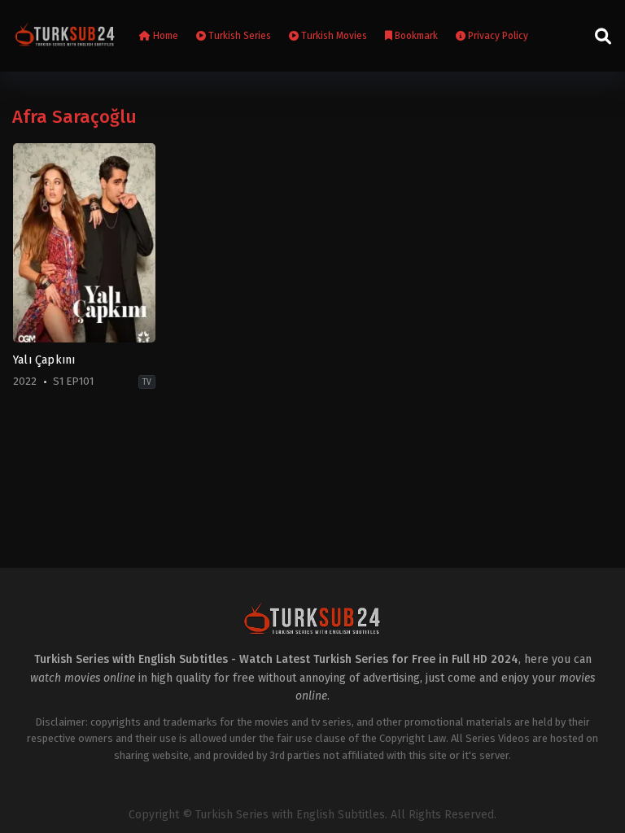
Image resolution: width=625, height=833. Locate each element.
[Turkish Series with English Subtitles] (65, 35)
